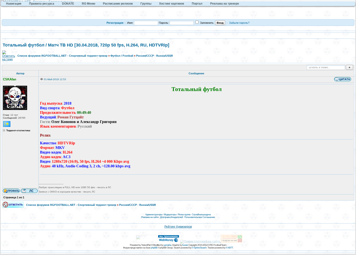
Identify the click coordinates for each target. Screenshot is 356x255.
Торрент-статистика (18, 130)
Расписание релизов (118, 3)
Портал (197, 3)
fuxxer (184, 245)
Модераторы (170, 214)
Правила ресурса (41, 3)
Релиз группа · (185, 214)
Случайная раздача (201, 214)
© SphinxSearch (199, 247)
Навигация (13, 3)
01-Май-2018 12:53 (55, 79)
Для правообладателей (171, 217)
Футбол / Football (121, 55)
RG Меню (88, 3)
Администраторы (153, 214)
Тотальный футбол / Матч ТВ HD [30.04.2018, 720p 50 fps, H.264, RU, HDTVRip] (86, 45)
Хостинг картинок (171, 3)
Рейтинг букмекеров (178, 226)
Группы (145, 3)
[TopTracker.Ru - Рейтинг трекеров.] (231, 241)
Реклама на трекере (224, 3)
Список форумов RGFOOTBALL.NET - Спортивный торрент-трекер (62, 55)
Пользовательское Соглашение (199, 217)
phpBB (154, 247)
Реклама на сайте (150, 217)
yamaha (167, 245)
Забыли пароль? (239, 22)
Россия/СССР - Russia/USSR (154, 55)
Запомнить (206, 22)
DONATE (68, 3)
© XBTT (229, 247)
